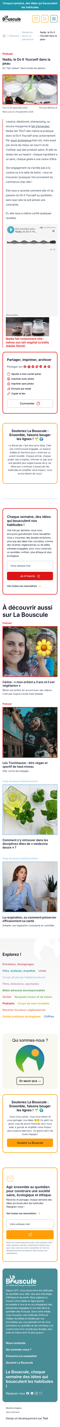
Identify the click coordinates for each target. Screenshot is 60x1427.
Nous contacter (16, 1343)
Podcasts (14, 35)
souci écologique (21, 140)
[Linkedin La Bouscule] (33, 366)
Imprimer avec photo (22, 378)
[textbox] (32, 151)
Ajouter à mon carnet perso (26, 373)
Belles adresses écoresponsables (23, 990)
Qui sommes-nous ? (19, 1349)
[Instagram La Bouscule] (29, 366)
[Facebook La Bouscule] (25, 366)
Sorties (7, 996)
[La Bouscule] (11, 18)
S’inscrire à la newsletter (21, 1356)
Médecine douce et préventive (28, 36)
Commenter (27, 403)
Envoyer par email (21, 388)
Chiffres (49, 1016)
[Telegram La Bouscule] (41, 366)
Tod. (45, 1418)
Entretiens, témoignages (18, 964)
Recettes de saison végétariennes (24, 1010)
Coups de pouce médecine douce (23, 977)
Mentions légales (14, 1408)
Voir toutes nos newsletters (22, 586)
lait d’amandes (40, 126)
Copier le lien (18, 393)
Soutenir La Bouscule (30, 1142)
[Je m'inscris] (30, 1234)
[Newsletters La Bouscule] (40, 1393)
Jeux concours (13, 1412)
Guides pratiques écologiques (21, 1016)
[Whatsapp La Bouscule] (45, 366)
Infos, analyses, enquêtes (18, 970)
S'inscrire (36, 18)
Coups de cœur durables (33, 1003)
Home (4, 35)
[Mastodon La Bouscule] (37, 366)
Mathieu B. (53, 107)
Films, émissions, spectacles (20, 983)
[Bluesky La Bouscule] (49, 366)
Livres (42, 970)
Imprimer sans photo (22, 383)
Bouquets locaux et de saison (33, 996)
